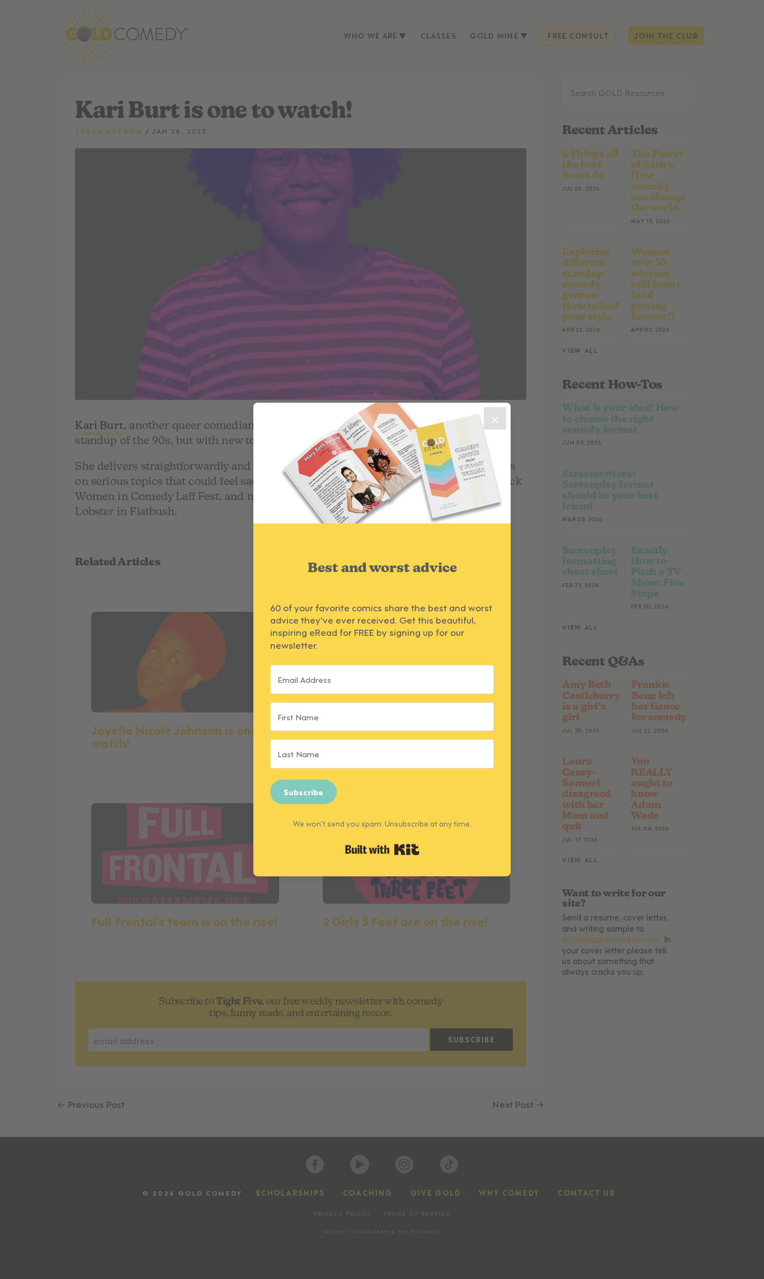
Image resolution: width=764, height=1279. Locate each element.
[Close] (495, 418)
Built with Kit (382, 849)
